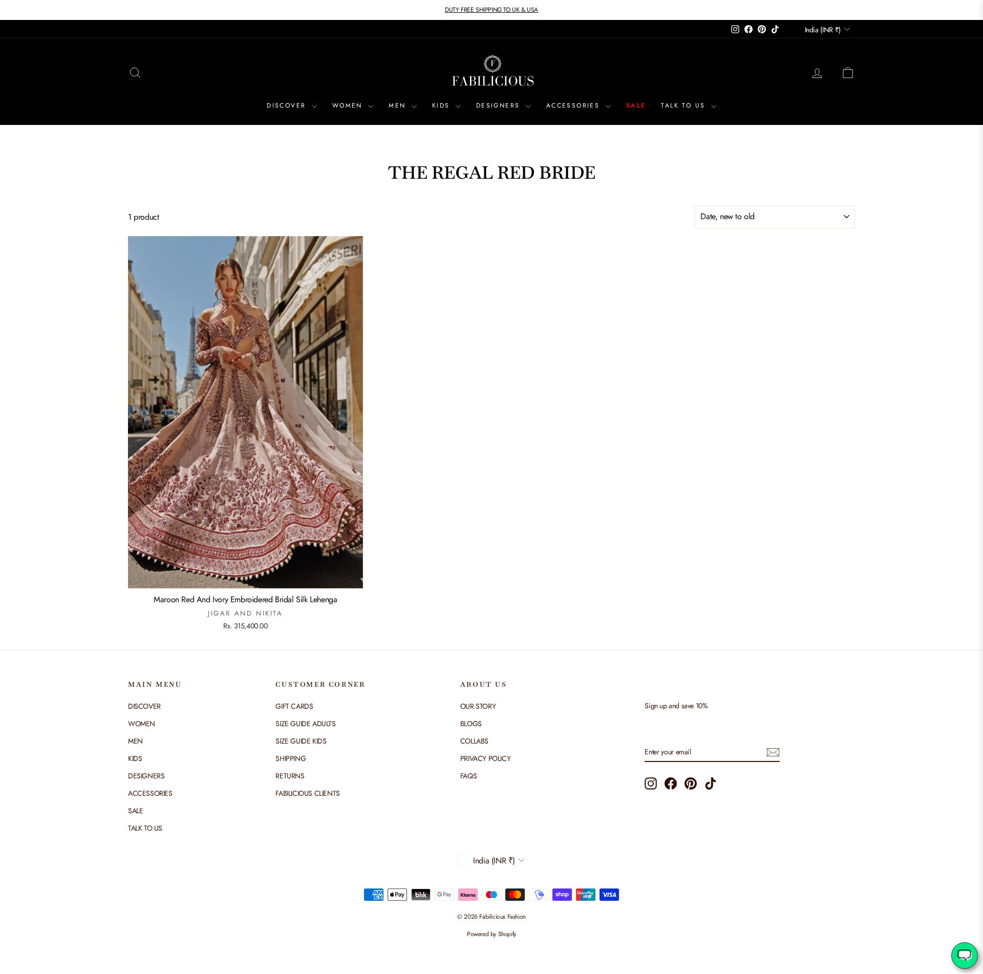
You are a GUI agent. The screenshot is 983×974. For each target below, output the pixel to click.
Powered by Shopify (491, 934)
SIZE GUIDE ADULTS (305, 723)
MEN (399, 105)
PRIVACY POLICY (485, 758)
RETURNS (289, 776)
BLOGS (471, 723)
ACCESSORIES (574, 105)
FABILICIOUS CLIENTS (307, 793)
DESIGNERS (499, 105)
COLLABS (474, 741)
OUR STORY (478, 706)
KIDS (442, 105)
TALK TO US (684, 105)
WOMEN (349, 105)
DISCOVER (288, 105)
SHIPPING (290, 758)
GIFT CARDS (294, 706)
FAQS (468, 776)
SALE (636, 105)
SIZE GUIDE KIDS (300, 741)
